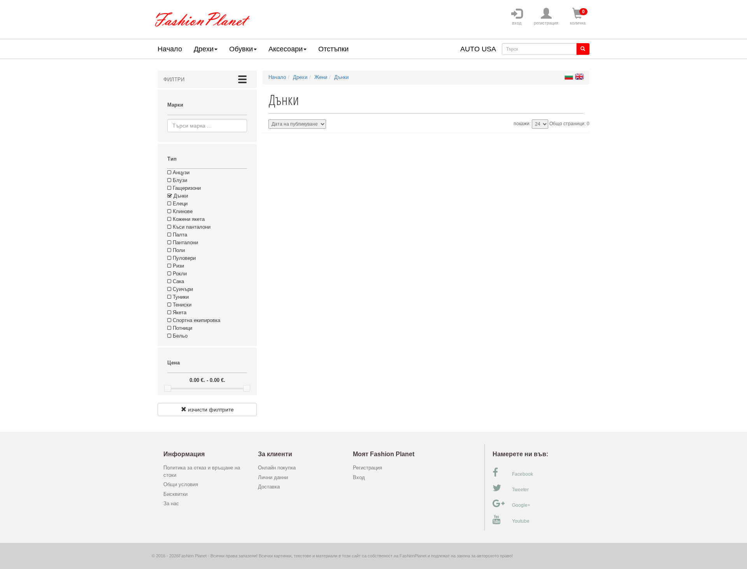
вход (516, 23)
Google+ (521, 505)
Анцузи (180, 172)
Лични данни (273, 477)
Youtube (521, 521)
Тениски (181, 305)
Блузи (179, 180)
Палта (179, 235)
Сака (177, 281)
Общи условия (180, 484)
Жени (320, 77)
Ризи (177, 266)
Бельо (179, 336)
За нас (171, 503)
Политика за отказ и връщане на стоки (201, 471)
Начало (170, 49)
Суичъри (182, 289)
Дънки (180, 196)
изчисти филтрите (210, 409)
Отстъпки (333, 49)
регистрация (546, 23)
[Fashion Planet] (202, 18)
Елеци (179, 204)
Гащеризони (186, 188)
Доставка (269, 487)
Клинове (182, 211)
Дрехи (204, 49)
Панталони (184, 242)
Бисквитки (175, 494)
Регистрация (367, 468)
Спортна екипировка (195, 320)
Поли (178, 250)
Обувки (241, 49)
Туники (180, 297)
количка (578, 17)
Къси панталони (190, 227)
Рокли (179, 274)
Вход (359, 477)
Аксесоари (285, 49)
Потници (181, 328)
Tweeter (520, 489)
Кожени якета (188, 219)
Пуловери (183, 258)
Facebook (522, 474)
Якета (178, 312)
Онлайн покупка (277, 468)
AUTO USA (478, 49)
